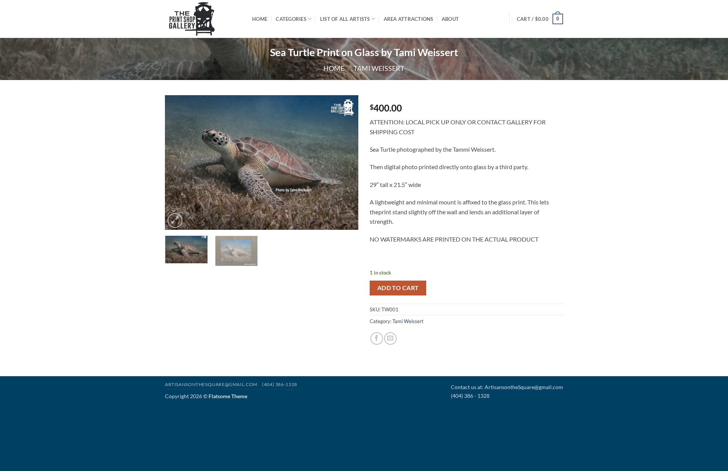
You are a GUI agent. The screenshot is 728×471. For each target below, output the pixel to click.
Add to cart (398, 287)
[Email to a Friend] (390, 338)
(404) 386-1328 (279, 384)
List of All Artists (345, 19)
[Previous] (178, 162)
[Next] (345, 162)
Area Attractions (408, 19)
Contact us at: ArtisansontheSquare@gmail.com (507, 387)
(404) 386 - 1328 (470, 395)
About (450, 19)
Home (259, 19)
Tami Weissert (379, 68)
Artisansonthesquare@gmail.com (211, 384)
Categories (291, 19)
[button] (540, 19)
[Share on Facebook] (376, 338)
